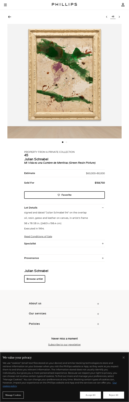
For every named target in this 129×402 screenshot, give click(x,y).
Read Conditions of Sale (38, 236)
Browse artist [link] (35, 278)
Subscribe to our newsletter (64, 344)
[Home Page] (64, 5)
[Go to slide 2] (66, 142)
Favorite (66, 194)
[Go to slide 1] (62, 142)
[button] (64, 81)
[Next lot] (119, 16)
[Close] (123, 357)
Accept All (90, 395)
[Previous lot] (106, 16)
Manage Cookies (13, 395)
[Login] (123, 5)
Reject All (113, 395)
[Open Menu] (7, 5)
